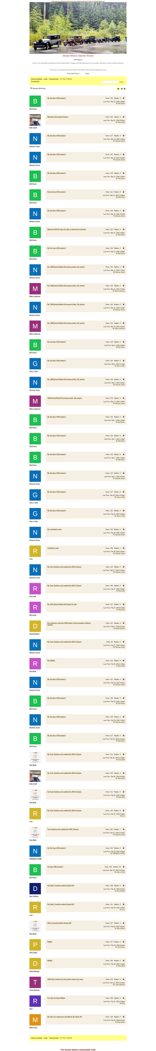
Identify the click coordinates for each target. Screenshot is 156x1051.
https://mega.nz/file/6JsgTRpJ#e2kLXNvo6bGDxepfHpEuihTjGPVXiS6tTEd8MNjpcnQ (78, 1)
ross (123, 816)
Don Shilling (121, 891)
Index (46, 79)
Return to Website (36, 79)
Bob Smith (121, 122)
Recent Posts (35, 81)
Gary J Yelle (121, 366)
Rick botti (122, 591)
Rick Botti (121, 666)
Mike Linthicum (120, 291)
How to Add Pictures (73, 73)
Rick (123, 1003)
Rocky (87, 73)
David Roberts (120, 628)
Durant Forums (54, 79)
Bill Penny (121, 103)
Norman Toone (120, 141)
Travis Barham (120, 984)
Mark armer (121, 1022)
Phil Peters (121, 947)
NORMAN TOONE (119, 853)
